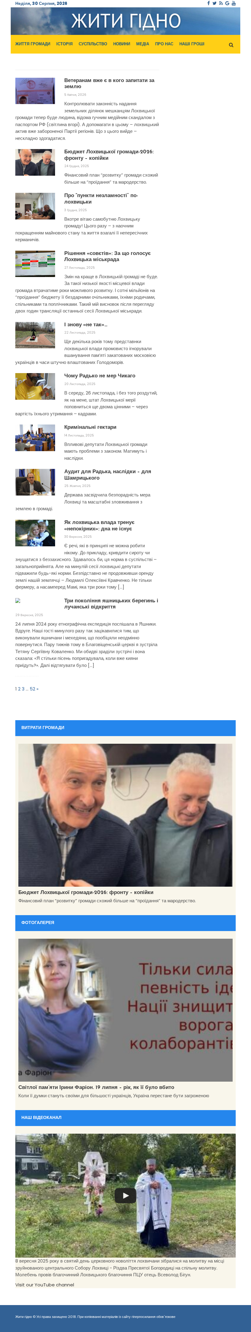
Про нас (164, 44)
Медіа (142, 44)
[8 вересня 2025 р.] (125, 1196)
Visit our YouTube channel (44, 1284)
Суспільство (93, 44)
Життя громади (32, 44)
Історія (64, 44)
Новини (121, 44)
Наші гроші (191, 44)
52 (32, 689)
